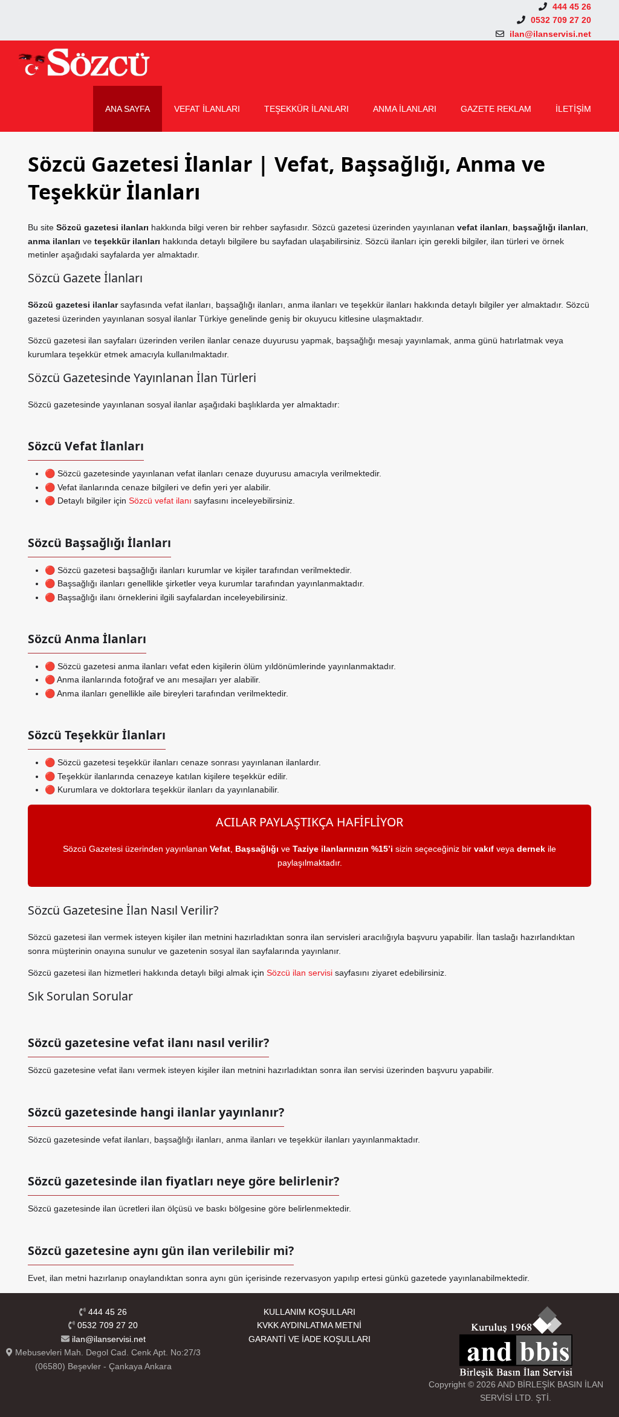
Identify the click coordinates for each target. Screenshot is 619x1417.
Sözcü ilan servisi (299, 973)
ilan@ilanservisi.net (109, 1339)
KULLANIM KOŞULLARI (309, 1312)
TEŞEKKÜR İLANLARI (306, 109)
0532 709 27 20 (107, 1325)
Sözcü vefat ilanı (160, 500)
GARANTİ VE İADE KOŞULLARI (309, 1339)
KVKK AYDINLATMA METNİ (309, 1325)
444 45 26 (107, 1312)
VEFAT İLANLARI (207, 109)
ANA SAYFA (127, 109)
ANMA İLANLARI (404, 109)
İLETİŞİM (573, 109)
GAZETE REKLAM (496, 109)
